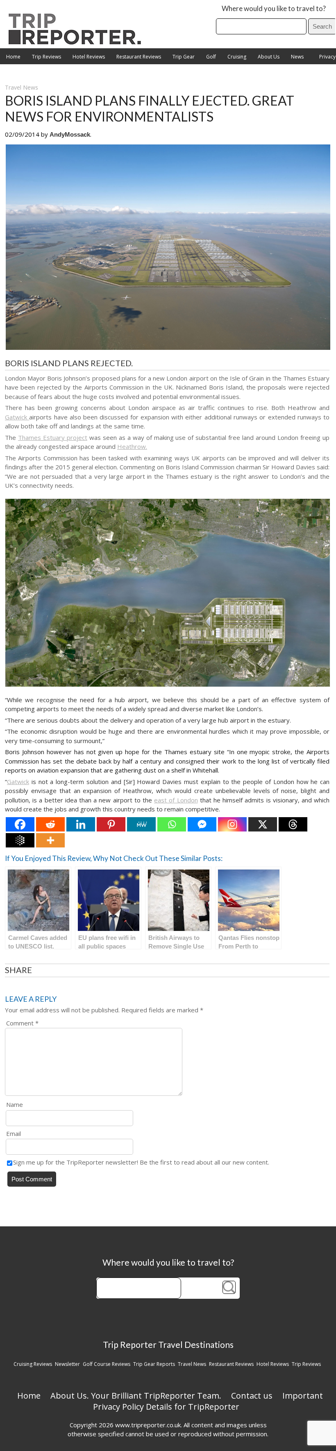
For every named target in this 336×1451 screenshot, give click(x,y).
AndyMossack (70, 134)
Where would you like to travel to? (274, 8)
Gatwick (17, 417)
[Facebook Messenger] (202, 824)
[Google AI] (20, 840)
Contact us (251, 1395)
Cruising (236, 56)
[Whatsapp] (171, 824)
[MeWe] (141, 824)
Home (13, 56)
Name (14, 1104)
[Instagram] (232, 824)
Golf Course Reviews (106, 1364)
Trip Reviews (46, 56)
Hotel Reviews (89, 56)
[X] (262, 824)
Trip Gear (184, 56)
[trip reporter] (77, 42)
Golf (211, 56)
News (297, 56)
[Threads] (293, 824)
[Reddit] (50, 824)
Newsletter (67, 1364)
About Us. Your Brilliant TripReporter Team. (135, 1395)
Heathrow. (132, 446)
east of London (176, 800)
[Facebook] (20, 824)
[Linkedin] (80, 824)
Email (13, 1133)
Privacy (327, 56)
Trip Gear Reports (154, 1364)
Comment (22, 1023)
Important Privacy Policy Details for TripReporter (208, 1401)
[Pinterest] (111, 824)
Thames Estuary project (52, 437)
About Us (268, 56)
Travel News (21, 87)
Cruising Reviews (33, 1364)
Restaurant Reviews (138, 56)
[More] (50, 840)
